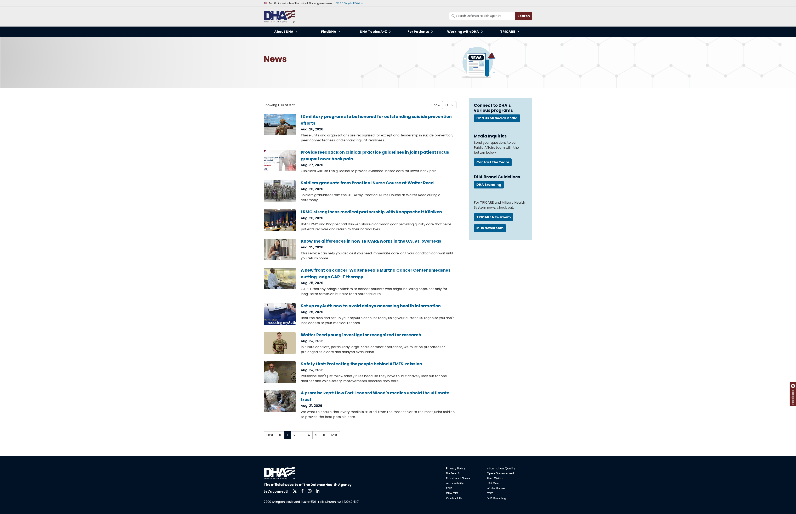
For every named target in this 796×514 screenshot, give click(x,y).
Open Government (500, 473)
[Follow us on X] (295, 490)
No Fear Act (454, 473)
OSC (490, 493)
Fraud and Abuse (458, 478)
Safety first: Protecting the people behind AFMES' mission (361, 364)
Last (334, 435)
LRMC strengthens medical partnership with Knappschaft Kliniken (371, 212)
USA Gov (493, 483)
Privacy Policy (456, 468)
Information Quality (501, 468)
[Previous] (280, 435)
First (269, 435)
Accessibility (455, 483)
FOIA (449, 488)
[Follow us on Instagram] (310, 490)
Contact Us (454, 498)
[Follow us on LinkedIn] (317, 490)
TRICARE (507, 31)
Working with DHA (463, 31)
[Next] (324, 435)
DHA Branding (496, 498)
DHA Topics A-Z (373, 31)
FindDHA (328, 31)
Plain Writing (495, 478)
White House (496, 488)
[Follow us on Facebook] (302, 490)
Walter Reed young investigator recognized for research (361, 335)
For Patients (418, 31)
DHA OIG (452, 493)
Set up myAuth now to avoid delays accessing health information (371, 306)
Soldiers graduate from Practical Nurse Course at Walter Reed (367, 183)
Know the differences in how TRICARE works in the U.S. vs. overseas (371, 241)
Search (523, 15)
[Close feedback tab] (793, 386)
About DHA (283, 31)
